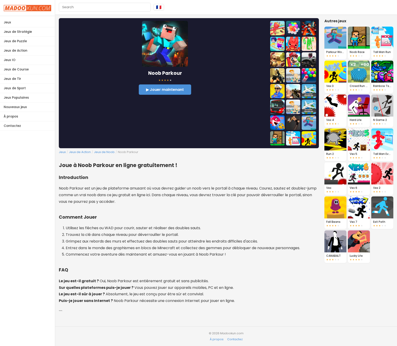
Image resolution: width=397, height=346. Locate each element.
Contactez (12, 126)
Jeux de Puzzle (15, 41)
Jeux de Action (15, 50)
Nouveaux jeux (15, 107)
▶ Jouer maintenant (165, 89)
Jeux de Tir (12, 79)
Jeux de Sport (15, 88)
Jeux (7, 22)
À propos (11, 116)
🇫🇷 (159, 7)
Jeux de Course (16, 69)
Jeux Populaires (16, 97)
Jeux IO (9, 60)
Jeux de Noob (104, 152)
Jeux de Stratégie (18, 32)
